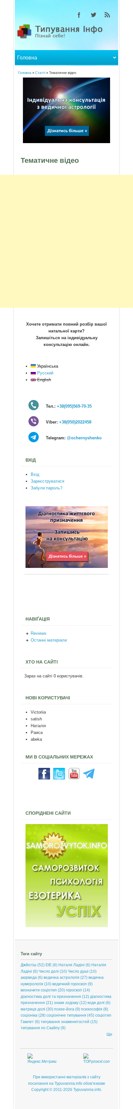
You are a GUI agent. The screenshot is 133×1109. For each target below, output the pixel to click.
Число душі (78, 971)
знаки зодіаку (66, 1002)
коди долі (96, 1002)
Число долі (49, 971)
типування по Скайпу (40, 1028)
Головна (24, 73)
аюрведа (29, 977)
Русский (44, 373)
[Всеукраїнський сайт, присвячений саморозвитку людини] (67, 925)
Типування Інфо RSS (107, 14)
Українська (47, 366)
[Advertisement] (66, 241)
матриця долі (33, 1009)
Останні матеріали (49, 640)
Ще (109, 1034)
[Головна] (66, 38)
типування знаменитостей (65, 1022)
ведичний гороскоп (69, 984)
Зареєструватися (47, 481)
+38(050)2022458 (75, 422)
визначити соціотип (39, 990)
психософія (91, 1009)
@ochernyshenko (84, 437)
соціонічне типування (66, 1015)
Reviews (38, 633)
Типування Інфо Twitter (93, 14)
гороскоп (74, 990)
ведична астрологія (61, 977)
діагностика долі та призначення (51, 996)
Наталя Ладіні (71, 965)
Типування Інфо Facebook (79, 14)
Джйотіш (28, 965)
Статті (40, 73)
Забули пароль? (46, 488)
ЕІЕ (49, 965)
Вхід (35, 474)
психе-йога (64, 1009)
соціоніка (29, 1015)
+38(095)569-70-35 (74, 406)
